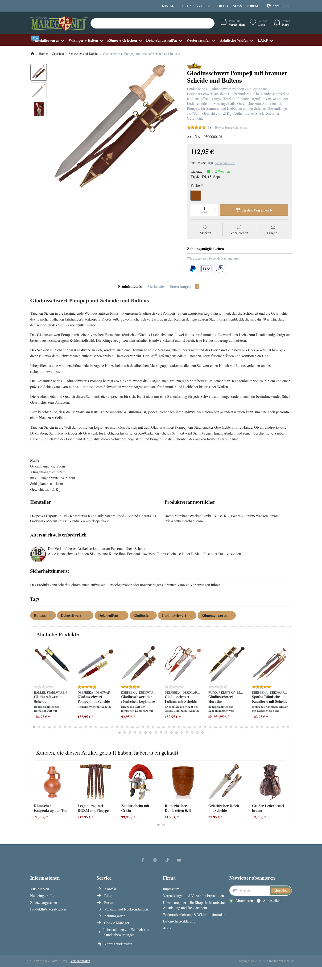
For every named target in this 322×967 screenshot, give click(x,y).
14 (101, 727)
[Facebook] (143, 860)
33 (200, 727)
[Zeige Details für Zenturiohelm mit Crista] (139, 782)
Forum (252, 6)
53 (130, 732)
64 (187, 732)
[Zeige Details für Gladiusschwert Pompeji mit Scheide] (96, 664)
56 (145, 732)
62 (176, 732)
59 (161, 732)
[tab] (130, 286)
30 (184, 727)
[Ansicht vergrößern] (115, 127)
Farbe (195, 185)
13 (96, 727)
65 (192, 732)
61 (171, 732)
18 (122, 727)
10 (80, 727)
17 (117, 727)
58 (156, 732)
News (237, 6)
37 (220, 727)
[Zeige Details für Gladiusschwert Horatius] (226, 664)
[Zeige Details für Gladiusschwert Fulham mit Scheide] (183, 664)
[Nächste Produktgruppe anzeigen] (286, 691)
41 (241, 727)
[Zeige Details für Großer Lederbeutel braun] (270, 782)
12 (91, 727)
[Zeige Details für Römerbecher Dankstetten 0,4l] (183, 782)
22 (143, 727)
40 (236, 727)
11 (86, 727)
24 (153, 727)
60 (166, 732)
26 (163, 727)
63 (182, 732)
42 (246, 727)
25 (158, 727)
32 (195, 727)
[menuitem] (48, 40)
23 (148, 727)
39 (231, 727)
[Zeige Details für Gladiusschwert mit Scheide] (52, 664)
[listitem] (115, 127)
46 (267, 727)
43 (252, 727)
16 (112, 727)
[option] (39, 72)
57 (150, 732)
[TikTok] (167, 860)
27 (169, 727)
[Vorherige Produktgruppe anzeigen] (35, 691)
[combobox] (153, 23)
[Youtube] (179, 860)
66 (197, 732)
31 (189, 727)
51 (119, 732)
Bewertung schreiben (231, 127)
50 (288, 727)
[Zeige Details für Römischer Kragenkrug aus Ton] (52, 782)
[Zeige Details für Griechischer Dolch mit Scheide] (226, 782)
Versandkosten (225, 163)
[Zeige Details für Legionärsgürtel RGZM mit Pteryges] (96, 782)
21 (137, 727)
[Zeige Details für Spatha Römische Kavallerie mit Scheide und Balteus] (270, 664)
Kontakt (169, 6)
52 (125, 732)
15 (106, 727)
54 (135, 732)
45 (262, 727)
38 (226, 727)
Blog (223, 6)
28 (174, 727)
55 (140, 732)
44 (257, 727)
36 (215, 727)
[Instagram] (155, 860)
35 (210, 727)
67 (202, 732)
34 (205, 727)
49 (283, 727)
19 (127, 727)
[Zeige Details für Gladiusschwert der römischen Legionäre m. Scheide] (139, 664)
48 (278, 727)
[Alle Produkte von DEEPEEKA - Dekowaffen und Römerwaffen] (194, 65)
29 (179, 727)
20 (132, 727)
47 (272, 727)
